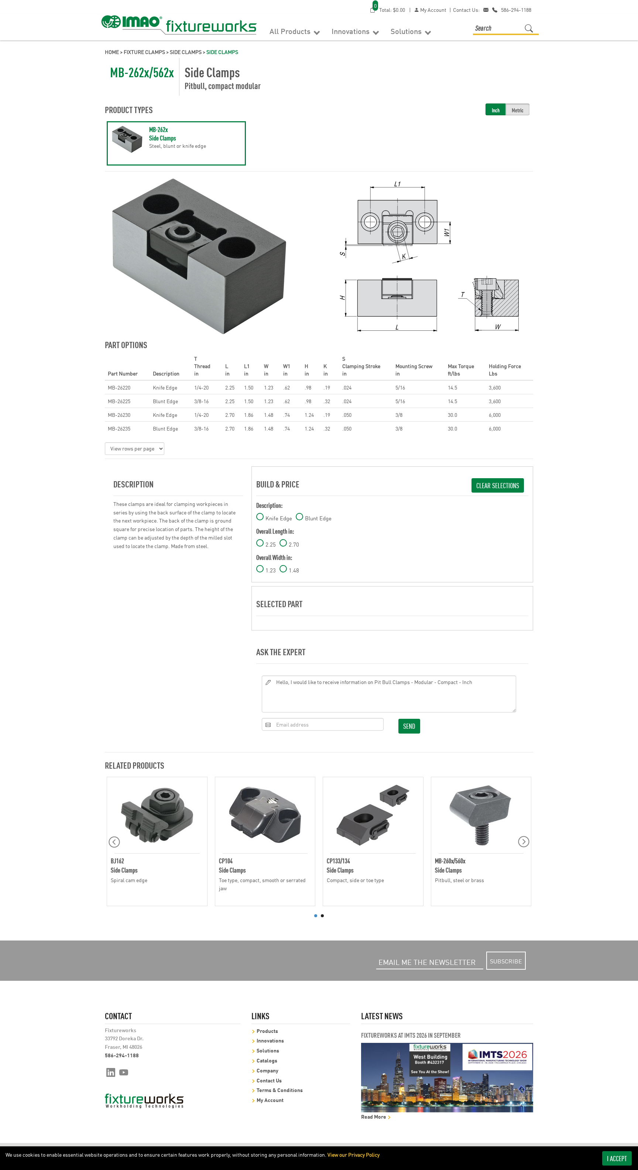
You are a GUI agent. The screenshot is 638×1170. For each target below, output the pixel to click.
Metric (518, 109)
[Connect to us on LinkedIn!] (110, 1071)
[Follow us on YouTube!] (123, 1071)
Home (112, 51)
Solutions (407, 30)
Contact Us (269, 1080)
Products (267, 1030)
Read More (374, 1116)
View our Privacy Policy (353, 1154)
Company (267, 1070)
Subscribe (506, 960)
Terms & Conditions (280, 1089)
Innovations (351, 30)
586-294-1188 (516, 9)
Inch (496, 109)
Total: (389, 9)
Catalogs (267, 1060)
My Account (432, 9)
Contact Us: (466, 9)
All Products (291, 30)
